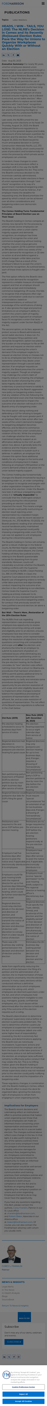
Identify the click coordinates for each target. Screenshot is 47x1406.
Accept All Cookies (23, 1401)
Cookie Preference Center (23, 1387)
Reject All (23, 1394)
